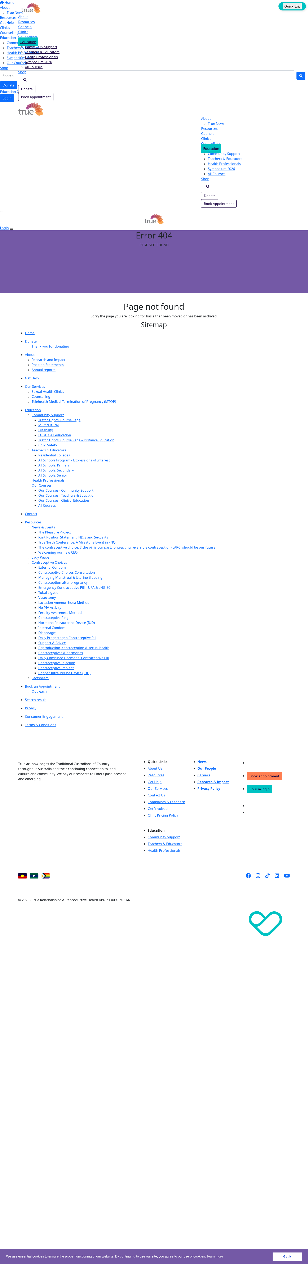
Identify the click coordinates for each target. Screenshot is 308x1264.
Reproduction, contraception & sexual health (73, 648)
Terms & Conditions (40, 725)
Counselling (27, 37)
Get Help (32, 378)
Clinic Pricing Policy (163, 815)
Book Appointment (219, 203)
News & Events (43, 527)
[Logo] (30, 7)
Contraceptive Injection (56, 663)
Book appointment (36, 97)
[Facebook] (248, 881)
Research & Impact (213, 782)
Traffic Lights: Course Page (59, 420)
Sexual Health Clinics (48, 391)
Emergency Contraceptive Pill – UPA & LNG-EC (74, 587)
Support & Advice (52, 642)
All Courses (34, 67)
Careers (203, 775)
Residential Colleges (54, 455)
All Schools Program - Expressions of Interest (74, 460)
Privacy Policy (208, 788)
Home (30, 333)
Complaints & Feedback (166, 802)
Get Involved (158, 808)
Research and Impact (48, 359)
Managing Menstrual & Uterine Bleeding (70, 577)
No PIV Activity (49, 607)
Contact (31, 514)
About (23, 16)
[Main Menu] (1, 211)
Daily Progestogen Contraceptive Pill (67, 637)
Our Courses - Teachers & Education (67, 495)
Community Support (41, 47)
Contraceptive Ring (53, 617)
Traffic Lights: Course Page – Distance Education (76, 440)
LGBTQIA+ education (54, 435)
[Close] (11, 229)
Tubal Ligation (49, 592)
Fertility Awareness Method (60, 612)
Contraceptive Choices (49, 562)
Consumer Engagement (44, 716)
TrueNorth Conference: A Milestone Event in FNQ (77, 542)
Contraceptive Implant (56, 668)
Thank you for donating (50, 346)
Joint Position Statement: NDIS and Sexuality (73, 537)
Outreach (39, 691)
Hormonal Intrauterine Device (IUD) (66, 622)
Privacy (30, 708)
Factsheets (40, 678)
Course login (260, 789)
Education (28, 42)
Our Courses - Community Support (65, 490)
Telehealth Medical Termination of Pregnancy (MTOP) (74, 401)
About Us (155, 768)
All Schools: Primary (54, 465)
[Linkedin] (277, 881)
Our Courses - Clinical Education (63, 500)
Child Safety (47, 445)
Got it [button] (287, 1256)
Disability (45, 430)
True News (216, 123)
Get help (25, 26)
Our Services (35, 386)
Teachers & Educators (42, 52)
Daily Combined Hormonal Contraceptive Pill (73, 658)
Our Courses (42, 485)
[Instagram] (258, 881)
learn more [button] (215, 1256)
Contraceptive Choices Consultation (66, 572)
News (202, 761)
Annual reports (44, 369)
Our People (206, 768)
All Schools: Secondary (56, 470)
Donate (27, 89)
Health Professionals (41, 57)
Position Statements (48, 364)
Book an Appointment (42, 686)
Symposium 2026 (38, 62)
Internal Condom (51, 627)
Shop (22, 72)
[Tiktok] (267, 881)
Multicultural (48, 425)
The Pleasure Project (54, 532)
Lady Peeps (40, 557)
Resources (26, 21)
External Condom (52, 567)
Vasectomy (47, 597)
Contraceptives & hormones (60, 653)
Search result (35, 699)
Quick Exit (292, 6)
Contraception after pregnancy (63, 582)
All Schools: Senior (52, 475)
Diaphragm (47, 632)
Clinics (23, 32)
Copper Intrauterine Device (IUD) (64, 673)
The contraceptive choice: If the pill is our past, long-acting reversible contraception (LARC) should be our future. (127, 547)
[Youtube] (287, 881)
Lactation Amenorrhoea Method (63, 602)
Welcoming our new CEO (58, 552)
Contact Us (156, 795)
